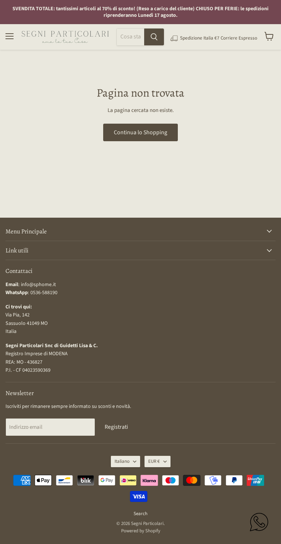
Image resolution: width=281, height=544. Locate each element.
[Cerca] (154, 37)
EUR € (154, 461)
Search (140, 513)
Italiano (122, 461)
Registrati (116, 427)
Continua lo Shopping (140, 132)
